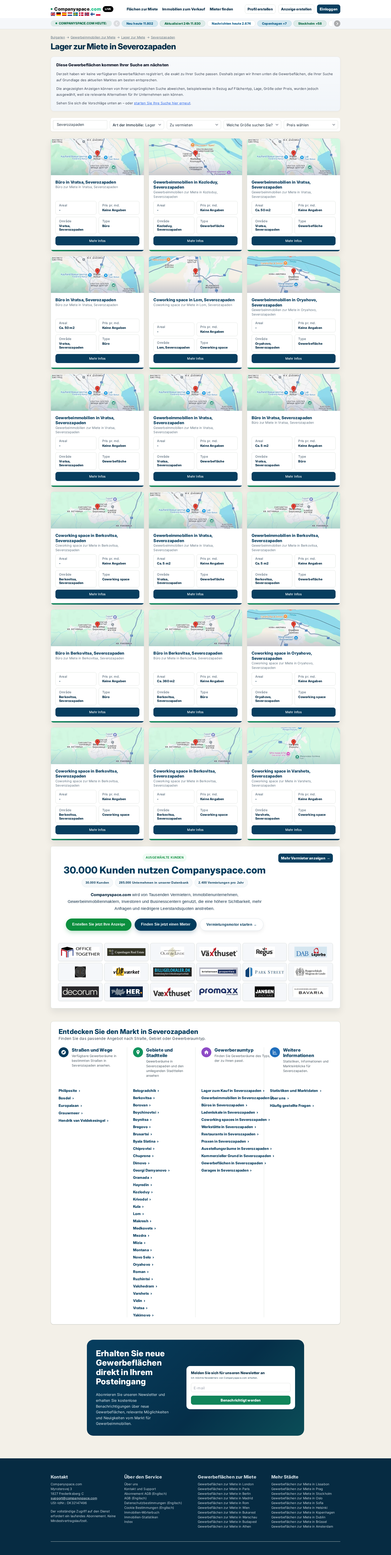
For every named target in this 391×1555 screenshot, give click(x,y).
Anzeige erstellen (296, 9)
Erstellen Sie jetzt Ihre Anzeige (98, 924)
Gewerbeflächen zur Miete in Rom (223, 1503)
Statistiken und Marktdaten (294, 1090)
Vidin (137, 1300)
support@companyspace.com (74, 1498)
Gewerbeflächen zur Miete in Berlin (224, 1493)
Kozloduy (141, 1192)
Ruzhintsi (141, 1279)
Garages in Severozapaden (225, 1170)
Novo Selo (142, 1257)
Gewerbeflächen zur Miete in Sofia (297, 1503)
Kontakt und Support (140, 1489)
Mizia (138, 1242)
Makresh (140, 1221)
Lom (137, 1213)
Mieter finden (221, 9)
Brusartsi (141, 1134)
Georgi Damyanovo (150, 1170)
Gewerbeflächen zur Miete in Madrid (225, 1498)
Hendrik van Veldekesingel (82, 1120)
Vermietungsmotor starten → (231, 924)
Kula (137, 1206)
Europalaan (69, 1105)
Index (128, 1522)
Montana (141, 1250)
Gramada (141, 1177)
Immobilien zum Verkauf (183, 9)
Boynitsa (141, 1119)
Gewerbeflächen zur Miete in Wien (224, 1508)
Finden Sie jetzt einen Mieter (165, 924)
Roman (139, 1271)
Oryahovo (141, 1264)
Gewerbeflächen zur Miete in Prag (297, 1489)
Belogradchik (144, 1090)
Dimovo (140, 1163)
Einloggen (329, 9)
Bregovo (140, 1126)
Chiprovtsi (142, 1148)
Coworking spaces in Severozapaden (234, 1119)
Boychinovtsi (144, 1112)
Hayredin (141, 1184)
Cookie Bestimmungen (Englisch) (149, 1508)
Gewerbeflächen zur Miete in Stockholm (301, 1493)
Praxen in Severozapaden (223, 1141)
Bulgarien (58, 37)
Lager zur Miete (133, 37)
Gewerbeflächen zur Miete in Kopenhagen (303, 1512)
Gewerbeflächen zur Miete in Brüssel (299, 1522)
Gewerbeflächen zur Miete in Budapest (227, 1522)
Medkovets (143, 1228)
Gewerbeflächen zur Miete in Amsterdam (302, 1526)
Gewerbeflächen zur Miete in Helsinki (299, 1508)
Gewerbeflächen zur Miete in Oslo (296, 1498)
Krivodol (140, 1199)
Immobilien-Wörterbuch (141, 1512)
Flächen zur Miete (142, 9)
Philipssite (68, 1090)
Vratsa (139, 1308)
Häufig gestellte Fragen (290, 1105)
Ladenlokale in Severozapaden (228, 1112)
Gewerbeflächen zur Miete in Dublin (298, 1517)
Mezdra (139, 1235)
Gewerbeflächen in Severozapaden (232, 1163)
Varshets (141, 1293)
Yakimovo (142, 1315)
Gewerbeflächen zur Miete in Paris (224, 1489)
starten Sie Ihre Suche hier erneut (162, 103)
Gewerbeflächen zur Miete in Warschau (227, 1517)
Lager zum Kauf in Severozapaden (231, 1090)
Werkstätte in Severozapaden (227, 1126)
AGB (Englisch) (135, 1498)
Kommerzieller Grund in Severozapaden (236, 1155)
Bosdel (65, 1098)
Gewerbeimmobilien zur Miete (93, 37)
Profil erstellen (260, 9)
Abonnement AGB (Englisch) (145, 1493)
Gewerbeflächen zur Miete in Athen (224, 1526)
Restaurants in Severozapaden (228, 1134)
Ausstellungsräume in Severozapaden (235, 1148)
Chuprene (142, 1155)
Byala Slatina (144, 1141)
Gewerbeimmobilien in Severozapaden (235, 1098)
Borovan (140, 1105)
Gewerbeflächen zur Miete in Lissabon (300, 1484)
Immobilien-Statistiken (141, 1517)
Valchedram (143, 1286)
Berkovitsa (142, 1098)
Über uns (278, 1098)
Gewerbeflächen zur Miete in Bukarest (227, 1512)
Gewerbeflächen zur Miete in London (226, 1484)
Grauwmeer (69, 1113)
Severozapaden (163, 37)
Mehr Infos (97, 241)
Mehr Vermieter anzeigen (305, 858)
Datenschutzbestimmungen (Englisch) (153, 1503)
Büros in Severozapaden (222, 1105)
